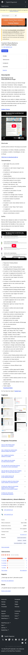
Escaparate (17, 599)
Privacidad (4, 606)
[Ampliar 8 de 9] (24, 414)
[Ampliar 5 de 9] (11, 434)
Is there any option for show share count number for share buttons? (10, 482)
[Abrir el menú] (26, 2)
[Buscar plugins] (15, 15)
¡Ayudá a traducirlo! (14, 11)
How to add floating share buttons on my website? (8, 445)
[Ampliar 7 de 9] (24, 407)
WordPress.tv (5, 618)
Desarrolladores (5, 616)
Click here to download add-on (9, 157)
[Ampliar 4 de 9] (11, 428)
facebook (20, 540)
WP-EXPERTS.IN (7, 47)
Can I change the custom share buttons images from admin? (9, 450)
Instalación (5, 63)
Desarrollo (5, 66)
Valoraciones (6, 59)
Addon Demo (5, 109)
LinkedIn (24, 540)
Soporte (5, 70)
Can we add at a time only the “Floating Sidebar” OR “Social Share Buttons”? (11, 471)
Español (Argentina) (9, 636)
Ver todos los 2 (23, 534)
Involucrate (17, 611)
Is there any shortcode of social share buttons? (7, 493)
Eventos (17, 613)
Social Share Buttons (18, 543)
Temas (16, 602)
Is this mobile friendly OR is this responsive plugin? (7, 476)
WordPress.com (6, 623)
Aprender (3, 611)
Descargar (4, 50)
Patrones (17, 606)
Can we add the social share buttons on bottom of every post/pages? (10, 466)
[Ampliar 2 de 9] (11, 410)
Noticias (3, 602)
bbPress (4, 627)
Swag (17, 618)
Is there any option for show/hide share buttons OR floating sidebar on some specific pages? (9, 488)
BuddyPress (5, 630)
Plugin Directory (5, 6)
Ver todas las (23, 570)
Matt (3, 625)
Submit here (17, 391)
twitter (25, 543)
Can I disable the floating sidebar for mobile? (7, 455)
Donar (17, 616)
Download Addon (8, 388)
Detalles (5, 56)
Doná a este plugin (6, 591)
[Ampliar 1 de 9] (11, 399)
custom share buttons (21, 537)
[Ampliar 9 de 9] (24, 424)
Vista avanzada (5, 547)
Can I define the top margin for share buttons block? (8, 461)
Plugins (16, 604)
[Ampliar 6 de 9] (24, 399)
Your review (4, 570)
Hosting (3, 604)
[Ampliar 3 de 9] (11, 419)
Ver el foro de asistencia (7, 580)
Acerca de (3, 599)
